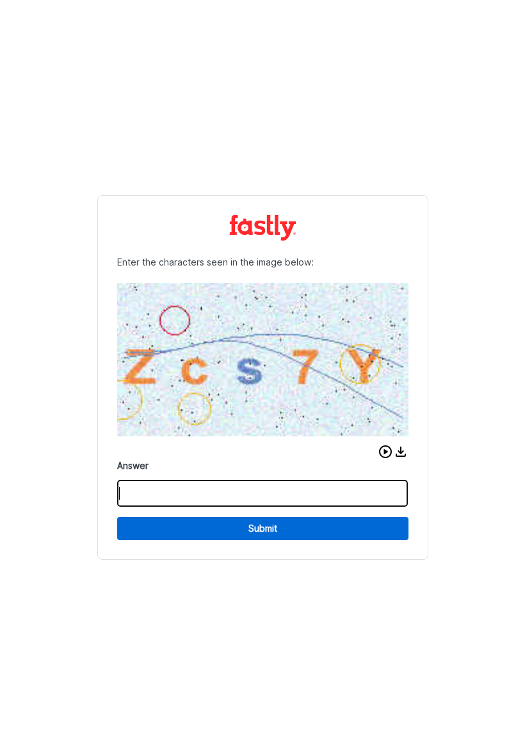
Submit (262, 528)
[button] (385, 451)
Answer (133, 465)
